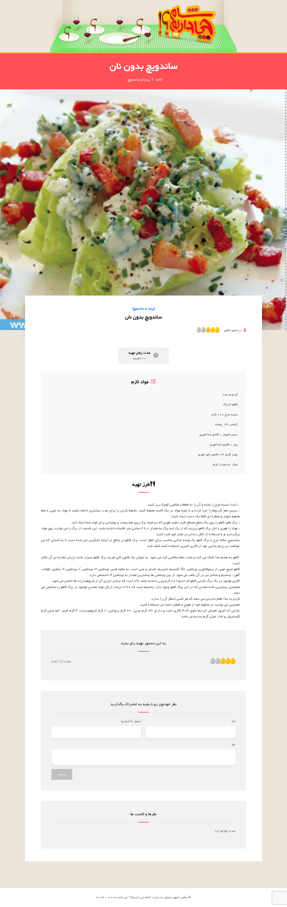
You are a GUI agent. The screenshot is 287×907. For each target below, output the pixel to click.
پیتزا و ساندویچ (139, 79)
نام (234, 721)
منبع (233, 330)
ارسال (62, 774)
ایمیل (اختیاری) (131, 721)
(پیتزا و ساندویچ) (143, 308)
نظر (233, 744)
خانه (159, 79)
